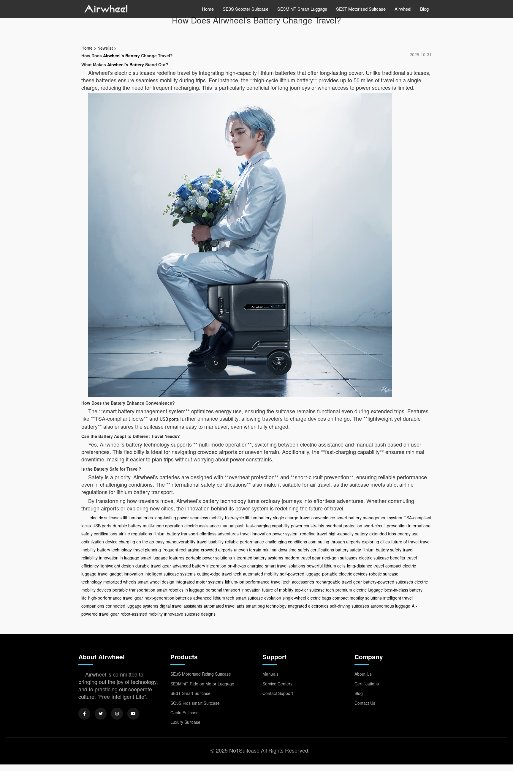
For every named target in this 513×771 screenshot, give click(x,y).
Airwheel (403, 9)
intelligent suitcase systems (170, 574)
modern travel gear (303, 558)
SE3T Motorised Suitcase (361, 9)
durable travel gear (153, 566)
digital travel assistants (181, 606)
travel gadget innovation (120, 574)
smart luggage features (162, 558)
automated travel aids (224, 606)
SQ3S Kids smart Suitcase (195, 703)
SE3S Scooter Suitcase (245, 9)
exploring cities (376, 542)
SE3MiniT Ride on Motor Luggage (202, 684)
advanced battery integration (199, 566)
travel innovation (255, 534)
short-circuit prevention (385, 526)
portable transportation (134, 590)
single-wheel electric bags (307, 598)
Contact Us (364, 703)
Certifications (366, 684)
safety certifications (316, 550)
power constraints (307, 526)
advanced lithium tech (213, 598)
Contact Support (277, 693)
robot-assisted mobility (142, 614)
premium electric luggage (359, 590)
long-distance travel (365, 566)
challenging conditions (286, 542)
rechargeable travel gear (339, 582)
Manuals (270, 674)
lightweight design (117, 566)
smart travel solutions (285, 566)
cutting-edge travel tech (219, 574)
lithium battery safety (381, 550)
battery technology (114, 550)
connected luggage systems (132, 606)
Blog (424, 9)
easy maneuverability (175, 542)
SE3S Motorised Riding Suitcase (200, 674)
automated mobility (260, 574)
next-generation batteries (168, 598)
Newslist (105, 48)
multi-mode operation (163, 526)
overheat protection (344, 526)
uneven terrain (247, 550)
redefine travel (313, 534)
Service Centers (277, 684)
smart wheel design (156, 582)
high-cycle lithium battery (248, 518)
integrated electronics (308, 606)
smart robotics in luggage (180, 590)
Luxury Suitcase (185, 722)
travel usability (210, 542)
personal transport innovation (233, 590)
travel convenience (317, 518)
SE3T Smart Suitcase (190, 693)
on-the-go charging (246, 566)
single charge (285, 518)
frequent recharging (181, 550)
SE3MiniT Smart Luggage (302, 9)
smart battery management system (369, 518)
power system (286, 534)
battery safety (348, 550)
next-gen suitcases (339, 558)
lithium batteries (138, 518)
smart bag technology (266, 606)
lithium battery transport (175, 534)
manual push (232, 526)
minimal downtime (280, 550)
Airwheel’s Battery (121, 56)
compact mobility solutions (357, 598)
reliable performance (244, 542)
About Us (363, 674)
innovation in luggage (119, 558)
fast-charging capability (267, 526)
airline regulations (135, 534)
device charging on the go (129, 542)
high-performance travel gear (115, 598)
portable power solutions (209, 558)
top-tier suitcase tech (314, 590)
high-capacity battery (348, 534)
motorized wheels (119, 582)
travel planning (147, 550)
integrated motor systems (200, 582)
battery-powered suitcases (388, 582)
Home (208, 9)
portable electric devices (345, 574)
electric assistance (201, 526)
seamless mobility (207, 518)
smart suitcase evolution (258, 598)
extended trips (382, 534)
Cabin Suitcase (184, 712)
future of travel (405, 542)
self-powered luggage (300, 574)
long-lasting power (171, 518)
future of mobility (277, 590)
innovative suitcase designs (190, 614)
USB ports (169, 419)
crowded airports (216, 550)
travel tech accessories (292, 582)
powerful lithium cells (326, 566)
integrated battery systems (258, 558)
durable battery (127, 526)
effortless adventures (219, 534)
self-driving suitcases (349, 606)
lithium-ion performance (247, 582)
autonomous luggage (390, 606)
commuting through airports (334, 542)
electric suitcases (106, 518)
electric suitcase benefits (382, 558)
